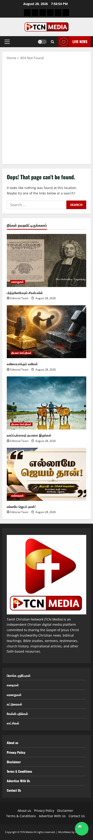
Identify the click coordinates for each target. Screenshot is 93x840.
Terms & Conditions (19, 771)
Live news (79, 41)
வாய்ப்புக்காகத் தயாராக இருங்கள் (29, 435)
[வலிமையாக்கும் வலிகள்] (46, 331)
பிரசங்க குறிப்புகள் (18, 675)
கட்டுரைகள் (14, 704)
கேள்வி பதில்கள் (17, 713)
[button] (7, 42)
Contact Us (14, 790)
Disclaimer (14, 761)
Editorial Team (19, 298)
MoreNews (64, 832)
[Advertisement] (46, 112)
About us (12, 742)
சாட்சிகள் (13, 723)
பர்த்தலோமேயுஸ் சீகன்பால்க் (25, 292)
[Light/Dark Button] (42, 42)
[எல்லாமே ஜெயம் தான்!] (46, 474)
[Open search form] (52, 41)
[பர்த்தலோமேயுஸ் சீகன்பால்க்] (46, 260)
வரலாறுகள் (17, 282)
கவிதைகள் (17, 495)
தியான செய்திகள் (21, 353)
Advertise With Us (18, 780)
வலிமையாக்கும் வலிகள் (22, 363)
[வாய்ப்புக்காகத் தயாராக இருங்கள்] (46, 402)
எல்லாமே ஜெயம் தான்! (21, 506)
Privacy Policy (16, 752)
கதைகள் (13, 684)
